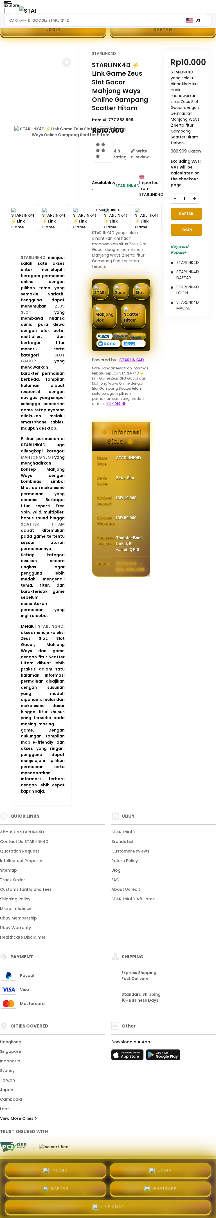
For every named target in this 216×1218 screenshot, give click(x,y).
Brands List (122, 841)
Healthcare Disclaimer (23, 937)
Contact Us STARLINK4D (24, 841)
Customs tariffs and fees (26, 889)
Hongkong (10, 1042)
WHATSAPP (164, 1188)
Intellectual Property (21, 860)
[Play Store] (163, 1056)
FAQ (115, 880)
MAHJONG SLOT (37, 457)
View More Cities (17, 1118)
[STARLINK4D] (27, 10)
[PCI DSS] (13, 1147)
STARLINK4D (33, 257)
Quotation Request (19, 851)
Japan (6, 1090)
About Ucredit (125, 889)
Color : (108, 210)
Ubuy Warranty (15, 927)
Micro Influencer (16, 908)
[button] (66, 62)
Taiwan (7, 1080)
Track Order (12, 880)
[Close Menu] (4, 11)
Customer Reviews (130, 851)
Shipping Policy (15, 899)
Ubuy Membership (18, 918)
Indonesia (10, 1061)
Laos (5, 1109)
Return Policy (124, 860)
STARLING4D (51, 626)
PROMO (59, 1170)
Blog (116, 870)
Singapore (10, 1051)
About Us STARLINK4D (22, 832)
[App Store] (128, 1056)
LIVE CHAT (112, 1206)
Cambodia (11, 1099)
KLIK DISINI (115, 403)
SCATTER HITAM (43, 524)
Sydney (7, 1070)
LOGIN (53, 29)
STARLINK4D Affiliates (133, 899)
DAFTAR (162, 29)
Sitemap (8, 870)
